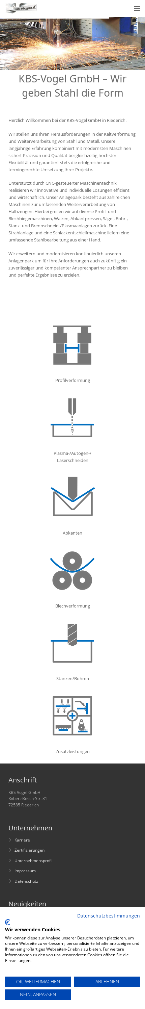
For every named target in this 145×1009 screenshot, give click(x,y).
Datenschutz (26, 881)
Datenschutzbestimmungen (108, 915)
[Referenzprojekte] (72, 441)
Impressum (25, 870)
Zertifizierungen (29, 850)
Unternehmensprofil (33, 860)
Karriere (22, 840)
